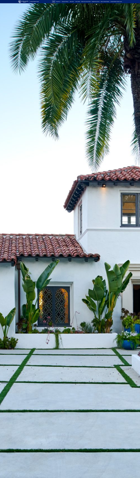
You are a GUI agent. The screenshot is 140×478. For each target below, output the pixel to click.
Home (53, 1)
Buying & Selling (65, 2)
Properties (58, 2)
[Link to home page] (23, 1)
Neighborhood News (96, 1)
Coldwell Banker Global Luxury (116, 1)
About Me (72, 2)
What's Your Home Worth (86, 1)
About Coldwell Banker (105, 1)
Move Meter (77, 1)
